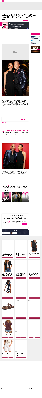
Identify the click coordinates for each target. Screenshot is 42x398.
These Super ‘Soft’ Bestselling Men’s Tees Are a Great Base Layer (21, 254)
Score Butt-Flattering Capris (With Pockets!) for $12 (34, 295)
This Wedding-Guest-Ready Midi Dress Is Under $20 (7, 295)
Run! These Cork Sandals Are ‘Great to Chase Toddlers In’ (7, 315)
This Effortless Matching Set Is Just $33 (34, 254)
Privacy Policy (22, 225)
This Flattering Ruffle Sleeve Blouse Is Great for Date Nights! (21, 354)
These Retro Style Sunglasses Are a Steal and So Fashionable (34, 334)
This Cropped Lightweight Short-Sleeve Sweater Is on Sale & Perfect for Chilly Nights (7, 275)
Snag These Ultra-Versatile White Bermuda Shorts (7, 354)
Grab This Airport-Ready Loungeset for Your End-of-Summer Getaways (21, 274)
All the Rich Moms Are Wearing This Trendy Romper (20, 334)
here (20, 136)
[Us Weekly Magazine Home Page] (3, 1)
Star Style (4, 13)
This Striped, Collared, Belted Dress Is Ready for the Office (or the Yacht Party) (21, 295)
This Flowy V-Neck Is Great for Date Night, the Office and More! (7, 334)
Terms (19, 225)
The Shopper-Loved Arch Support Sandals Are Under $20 (34, 315)
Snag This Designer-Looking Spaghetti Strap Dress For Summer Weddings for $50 (7, 254)
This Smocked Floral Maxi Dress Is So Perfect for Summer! (33, 274)
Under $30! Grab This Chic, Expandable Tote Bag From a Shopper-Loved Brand (21, 315)
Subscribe (23, 119)
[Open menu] (1, 1)
